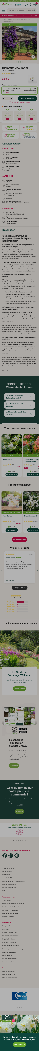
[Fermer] (36, 1018)
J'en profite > (19, 1045)
